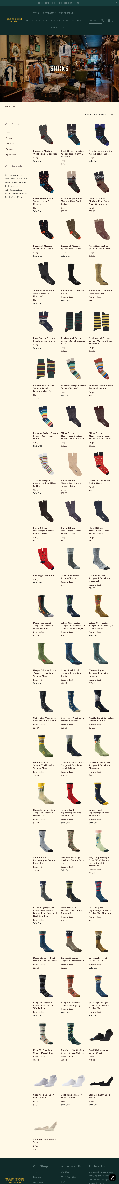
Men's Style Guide (69, 1177)
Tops (36, 13)
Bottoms (49, 13)
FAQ (63, 1182)
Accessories (34, 20)
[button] (103, 21)
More (49, 20)
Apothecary (11, 154)
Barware (9, 149)
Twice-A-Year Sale (69, 20)
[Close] (116, 2)
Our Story (65, 1171)
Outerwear (66, 13)
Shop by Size (54, 27)
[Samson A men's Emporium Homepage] (14, 20)
